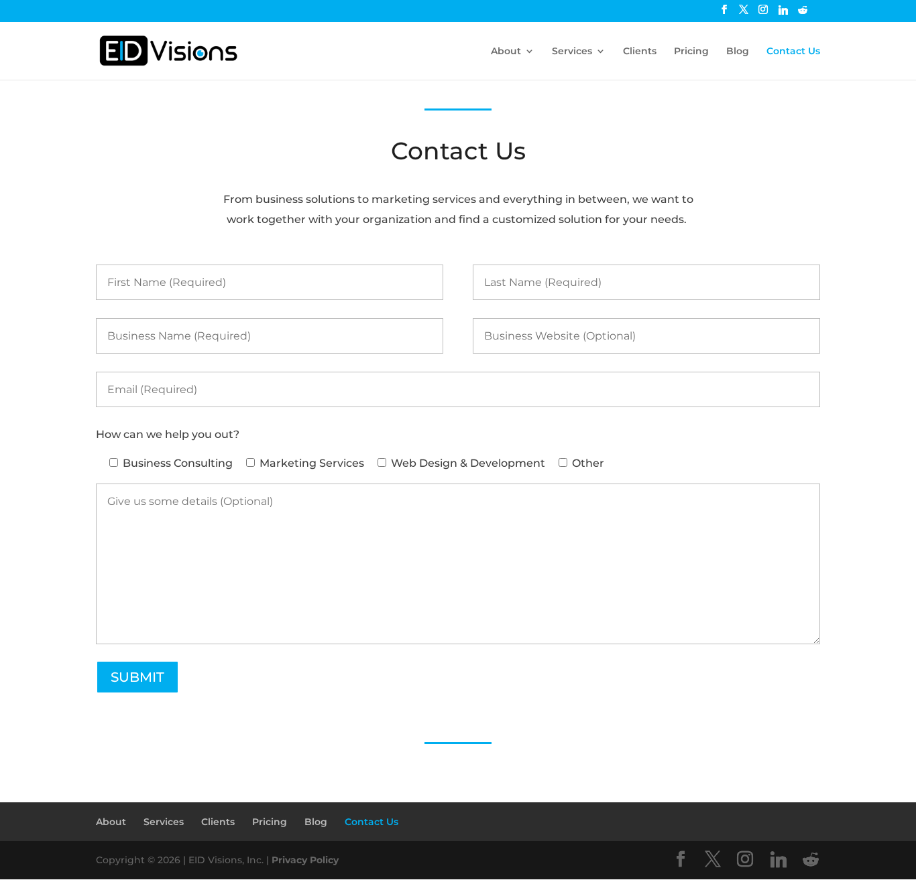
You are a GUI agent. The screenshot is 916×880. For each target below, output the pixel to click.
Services (572, 51)
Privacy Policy (305, 860)
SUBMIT (137, 677)
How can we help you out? (167, 434)
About (506, 51)
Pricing (691, 51)
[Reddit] (802, 13)
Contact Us (793, 51)
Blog (737, 51)
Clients (639, 51)
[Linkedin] (783, 13)
